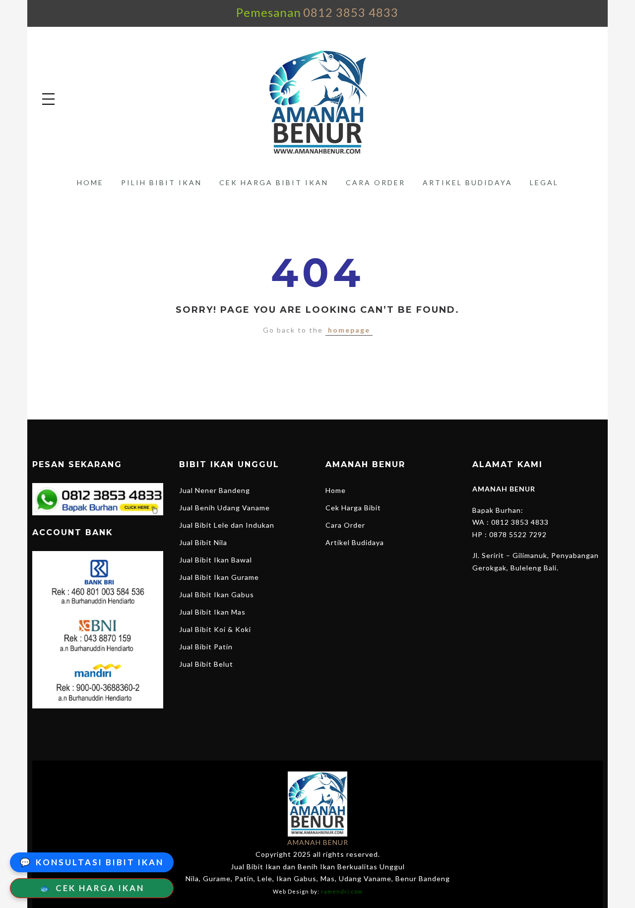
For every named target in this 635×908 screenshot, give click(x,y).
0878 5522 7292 (518, 534)
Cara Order (375, 182)
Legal (544, 182)
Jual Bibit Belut (206, 664)
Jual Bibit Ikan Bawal (215, 560)
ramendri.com (342, 891)
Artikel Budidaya (467, 182)
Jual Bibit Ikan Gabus (216, 594)
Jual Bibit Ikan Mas (212, 612)
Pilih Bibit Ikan (161, 182)
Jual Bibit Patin (206, 646)
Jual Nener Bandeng (214, 490)
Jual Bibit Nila (203, 542)
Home (90, 182)
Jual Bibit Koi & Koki (215, 629)
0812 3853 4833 (350, 12)
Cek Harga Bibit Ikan (273, 182)
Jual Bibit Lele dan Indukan (226, 525)
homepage (349, 330)
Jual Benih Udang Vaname (224, 507)
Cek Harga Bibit (353, 507)
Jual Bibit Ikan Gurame (219, 577)
